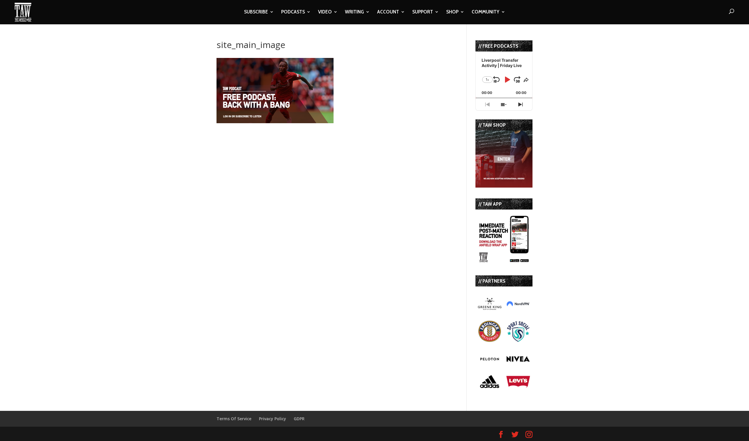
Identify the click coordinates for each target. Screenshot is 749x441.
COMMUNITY (485, 12)
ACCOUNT (388, 12)
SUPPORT (422, 12)
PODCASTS (293, 12)
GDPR (299, 418)
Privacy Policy (272, 418)
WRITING (354, 12)
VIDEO (325, 12)
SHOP (452, 12)
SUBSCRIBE (256, 12)
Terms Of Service (234, 418)
